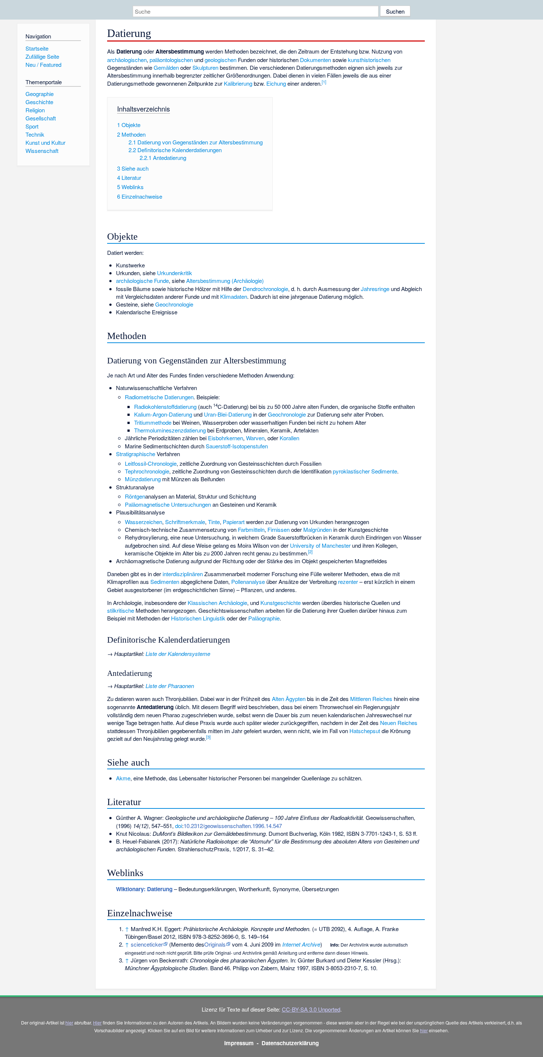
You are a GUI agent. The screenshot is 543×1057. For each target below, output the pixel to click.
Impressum (239, 1043)
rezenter (348, 581)
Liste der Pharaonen (170, 686)
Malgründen (317, 529)
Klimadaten (233, 296)
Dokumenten (315, 60)
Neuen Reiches (398, 722)
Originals (215, 944)
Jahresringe (375, 289)
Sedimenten (164, 581)
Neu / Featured (43, 64)
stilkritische (120, 610)
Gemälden (166, 67)
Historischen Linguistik (198, 618)
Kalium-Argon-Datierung (163, 414)
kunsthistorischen (369, 60)
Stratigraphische (135, 454)
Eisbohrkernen (225, 438)
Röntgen (135, 496)
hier (69, 1022)
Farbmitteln (251, 529)
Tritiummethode (152, 422)
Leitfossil (135, 463)
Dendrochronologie (265, 289)
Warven (255, 438)
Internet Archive (301, 944)
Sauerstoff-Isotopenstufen (237, 446)
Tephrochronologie (147, 471)
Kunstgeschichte (280, 602)
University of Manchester (320, 545)
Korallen (289, 438)
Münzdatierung (143, 479)
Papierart (234, 522)
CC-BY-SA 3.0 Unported (311, 1009)
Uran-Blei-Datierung (228, 414)
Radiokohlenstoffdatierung (165, 406)
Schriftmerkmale (185, 522)
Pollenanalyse (248, 581)
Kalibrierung (238, 83)
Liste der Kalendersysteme (178, 653)
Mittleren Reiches (371, 698)
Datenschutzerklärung (290, 1043)
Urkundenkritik (174, 273)
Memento (182, 944)
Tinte (214, 522)
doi (178, 825)
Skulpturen (205, 67)
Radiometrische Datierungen (159, 397)
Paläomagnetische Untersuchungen (168, 504)
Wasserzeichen (143, 522)
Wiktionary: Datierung (144, 889)
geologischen (220, 60)
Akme (123, 778)
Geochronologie (174, 304)
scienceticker (147, 944)
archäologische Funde (142, 280)
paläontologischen (171, 60)
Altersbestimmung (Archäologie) (225, 280)
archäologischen (127, 60)
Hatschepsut (364, 731)
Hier (97, 1022)
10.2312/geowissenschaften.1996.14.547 (233, 825)
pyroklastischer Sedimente (365, 471)
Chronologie (162, 463)
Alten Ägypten (288, 698)
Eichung (276, 83)
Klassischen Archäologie (217, 602)
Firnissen (278, 529)
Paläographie (264, 618)
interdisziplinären (183, 574)
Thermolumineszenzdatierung (170, 430)
